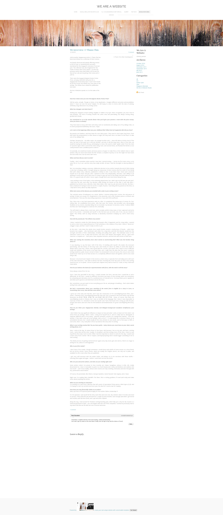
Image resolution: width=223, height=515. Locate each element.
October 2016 (141, 63)
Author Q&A (140, 82)
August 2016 (140, 65)
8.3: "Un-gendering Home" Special (112, 12)
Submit (126, 12)
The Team (134, 12)
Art (137, 81)
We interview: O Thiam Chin (84, 50)
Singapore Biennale (142, 86)
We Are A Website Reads (144, 88)
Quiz (138, 84)
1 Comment (131, 52)
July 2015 (139, 70)
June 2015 (140, 72)
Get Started (133, 510)
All (137, 79)
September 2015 (142, 68)
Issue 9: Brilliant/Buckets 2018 (89, 12)
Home (75, 12)
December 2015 (141, 67)
